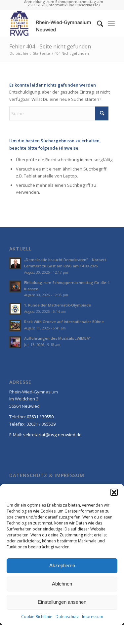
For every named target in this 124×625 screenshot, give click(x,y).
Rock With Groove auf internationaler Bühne (64, 321)
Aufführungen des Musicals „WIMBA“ (57, 338)
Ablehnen (62, 584)
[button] (114, 492)
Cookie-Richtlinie (36, 616)
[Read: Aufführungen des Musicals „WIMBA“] (15, 342)
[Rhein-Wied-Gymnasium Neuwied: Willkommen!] (51, 23)
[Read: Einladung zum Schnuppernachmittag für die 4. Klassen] (15, 286)
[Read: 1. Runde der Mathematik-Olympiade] (15, 309)
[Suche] (96, 23)
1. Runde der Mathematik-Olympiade (57, 305)
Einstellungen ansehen (62, 602)
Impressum (92, 616)
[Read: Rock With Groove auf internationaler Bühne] (15, 325)
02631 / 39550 (40, 417)
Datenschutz (67, 616)
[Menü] (111, 24)
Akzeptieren (62, 565)
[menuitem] (64, 3)
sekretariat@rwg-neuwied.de (52, 435)
